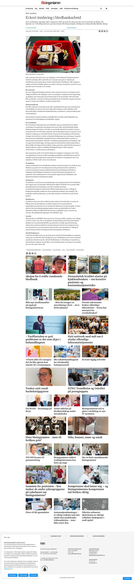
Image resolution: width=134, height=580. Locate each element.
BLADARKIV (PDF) (56, 536)
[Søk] (101, 8)
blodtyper (56, 250)
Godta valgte (23, 575)
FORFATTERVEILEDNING (77, 536)
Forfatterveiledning (71, 8)
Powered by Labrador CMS (67, 577)
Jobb (61, 8)
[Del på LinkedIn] (102, 31)
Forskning (29, 8)
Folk (47, 8)
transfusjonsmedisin (34, 250)
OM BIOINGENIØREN (99, 536)
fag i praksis (71, 250)
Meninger (54, 8)
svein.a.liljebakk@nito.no (74, 553)
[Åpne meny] (106, 8)
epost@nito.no (93, 562)
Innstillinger (127, 578)
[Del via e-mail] (104, 31)
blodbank (80, 250)
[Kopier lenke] (107, 31)
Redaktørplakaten (49, 559)
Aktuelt (41, 8)
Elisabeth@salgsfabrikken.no (97, 555)
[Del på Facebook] (99, 31)
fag (63, 250)
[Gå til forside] (67, 3)
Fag (36, 8)
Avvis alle (33, 575)
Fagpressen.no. (8, 568)
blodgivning (47, 250)
